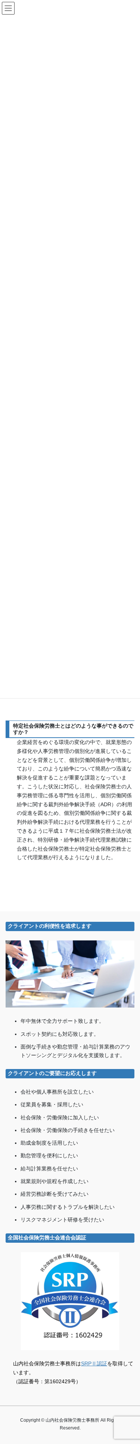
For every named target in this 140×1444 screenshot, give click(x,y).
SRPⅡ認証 (94, 1363)
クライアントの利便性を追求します (49, 926)
